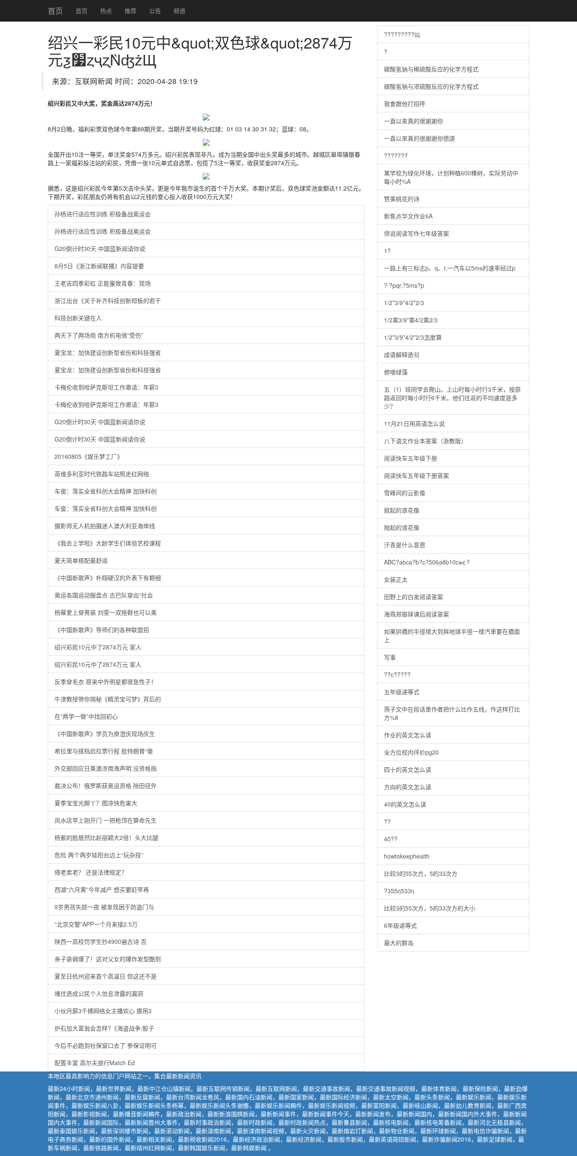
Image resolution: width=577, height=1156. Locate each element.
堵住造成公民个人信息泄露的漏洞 (98, 993)
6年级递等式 (400, 925)
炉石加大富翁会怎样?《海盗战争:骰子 (104, 1028)
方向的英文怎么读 (407, 786)
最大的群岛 (399, 942)
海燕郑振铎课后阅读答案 (416, 614)
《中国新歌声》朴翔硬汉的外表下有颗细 (107, 577)
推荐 (130, 10)
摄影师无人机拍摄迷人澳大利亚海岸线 (104, 525)
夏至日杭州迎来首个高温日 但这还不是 (105, 976)
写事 (390, 657)
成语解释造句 (401, 354)
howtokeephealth (407, 856)
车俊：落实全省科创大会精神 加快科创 (105, 491)
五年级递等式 (401, 691)
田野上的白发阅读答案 (413, 596)
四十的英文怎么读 (407, 769)
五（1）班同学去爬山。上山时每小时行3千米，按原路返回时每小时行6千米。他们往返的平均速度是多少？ (452, 397)
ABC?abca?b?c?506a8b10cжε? (427, 562)
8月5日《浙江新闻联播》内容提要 (99, 266)
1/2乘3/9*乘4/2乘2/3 (411, 320)
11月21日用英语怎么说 (414, 423)
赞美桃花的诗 (401, 198)
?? (387, 821)
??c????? (397, 674)
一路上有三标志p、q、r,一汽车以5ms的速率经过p (449, 268)
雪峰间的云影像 (404, 492)
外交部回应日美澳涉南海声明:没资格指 (105, 768)
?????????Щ (402, 34)
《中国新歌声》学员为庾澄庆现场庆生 (104, 733)
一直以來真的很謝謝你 (413, 121)
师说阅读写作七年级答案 (416, 233)
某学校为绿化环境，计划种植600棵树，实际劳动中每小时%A (451, 177)
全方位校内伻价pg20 (411, 752)
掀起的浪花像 (401, 510)
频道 (179, 10)
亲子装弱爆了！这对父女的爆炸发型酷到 (107, 958)
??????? (396, 155)
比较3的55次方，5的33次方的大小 (429, 908)
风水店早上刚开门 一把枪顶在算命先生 (105, 820)
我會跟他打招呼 (404, 103)
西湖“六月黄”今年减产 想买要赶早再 (101, 889)
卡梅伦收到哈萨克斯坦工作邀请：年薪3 (106, 387)
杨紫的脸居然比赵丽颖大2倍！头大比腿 (106, 837)
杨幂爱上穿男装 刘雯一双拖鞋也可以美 (105, 612)
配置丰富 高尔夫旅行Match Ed (94, 1062)
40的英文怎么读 (405, 804)
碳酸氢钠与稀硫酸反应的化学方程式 (431, 69)
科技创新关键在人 (78, 318)
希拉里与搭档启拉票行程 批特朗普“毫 (103, 751)
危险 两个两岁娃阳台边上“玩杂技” (98, 855)
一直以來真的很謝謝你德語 (419, 138)
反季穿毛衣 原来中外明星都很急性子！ (105, 681)
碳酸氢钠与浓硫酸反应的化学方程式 (431, 86)
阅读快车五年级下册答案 (416, 475)
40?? (390, 838)
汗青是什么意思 (404, 544)
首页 (55, 10)
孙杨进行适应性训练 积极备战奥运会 (102, 214)
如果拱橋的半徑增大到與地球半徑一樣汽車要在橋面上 (452, 635)
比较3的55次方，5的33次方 (420, 873)
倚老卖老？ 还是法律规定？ (90, 872)
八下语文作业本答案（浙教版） (425, 440)
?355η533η (399, 890)
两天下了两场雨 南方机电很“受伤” (98, 335)
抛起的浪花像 (401, 527)
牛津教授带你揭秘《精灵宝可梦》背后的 (107, 699)
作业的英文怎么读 (407, 735)
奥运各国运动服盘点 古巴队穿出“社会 (103, 595)
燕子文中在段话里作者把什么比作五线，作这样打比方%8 (452, 713)
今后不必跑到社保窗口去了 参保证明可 (105, 1045)
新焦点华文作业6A (408, 216)
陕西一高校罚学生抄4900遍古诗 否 (100, 941)
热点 (106, 10)
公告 (155, 10)
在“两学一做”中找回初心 (86, 716)
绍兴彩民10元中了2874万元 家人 (98, 647)
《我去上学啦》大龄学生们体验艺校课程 (107, 543)
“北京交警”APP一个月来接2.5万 (96, 924)
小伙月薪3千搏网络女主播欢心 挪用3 (103, 1010)
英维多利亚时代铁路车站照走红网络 (101, 473)
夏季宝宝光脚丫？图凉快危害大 (95, 803)
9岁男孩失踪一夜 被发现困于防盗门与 (104, 906)
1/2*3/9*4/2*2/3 (404, 302)
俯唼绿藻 (396, 372)
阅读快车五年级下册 (410, 458)
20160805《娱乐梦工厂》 (88, 456)
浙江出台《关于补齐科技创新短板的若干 (107, 300)
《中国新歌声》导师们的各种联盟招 (101, 629)
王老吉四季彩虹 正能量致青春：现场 (102, 283)
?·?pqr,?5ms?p (404, 285)
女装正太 (396, 579)
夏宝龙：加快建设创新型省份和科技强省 (107, 352)
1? (387, 250)
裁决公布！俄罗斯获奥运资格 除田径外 (105, 785)
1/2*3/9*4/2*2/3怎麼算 (413, 337)
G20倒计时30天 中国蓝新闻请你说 (99, 248)
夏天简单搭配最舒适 (81, 560)
